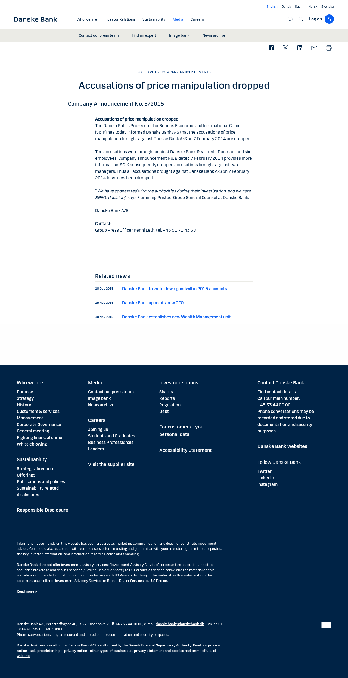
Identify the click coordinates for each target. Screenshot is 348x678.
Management (30, 418)
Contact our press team (111, 391)
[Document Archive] (290, 19)
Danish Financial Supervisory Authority (160, 645)
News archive (101, 404)
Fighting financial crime (39, 437)
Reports (167, 398)
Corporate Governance (39, 424)
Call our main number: (278, 398)
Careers (96, 420)
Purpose (25, 391)
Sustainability (32, 459)
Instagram (267, 484)
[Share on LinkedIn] (300, 48)
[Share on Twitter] (285, 48)
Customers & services (38, 411)
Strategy (25, 398)
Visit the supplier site (111, 464)
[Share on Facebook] (271, 48)
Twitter (264, 471)
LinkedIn (265, 477)
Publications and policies (41, 481)
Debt (164, 411)
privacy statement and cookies (159, 651)
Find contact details (276, 391)
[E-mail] (314, 48)
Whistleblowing (32, 444)
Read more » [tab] (27, 591)
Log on (315, 19)
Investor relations (178, 383)
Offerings (26, 475)
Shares (166, 391)
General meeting (33, 431)
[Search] (301, 19)
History (24, 404)
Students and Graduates (111, 435)
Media (95, 383)
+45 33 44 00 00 (274, 404)
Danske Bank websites (282, 446)
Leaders (96, 449)
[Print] (328, 48)
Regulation (170, 404)
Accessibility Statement (185, 450)
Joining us (98, 429)
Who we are (30, 383)
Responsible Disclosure (42, 510)
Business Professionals (110, 442)
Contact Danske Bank (280, 383)
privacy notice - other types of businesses (98, 651)
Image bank (99, 398)
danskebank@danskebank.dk (180, 624)
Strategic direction (35, 468)
